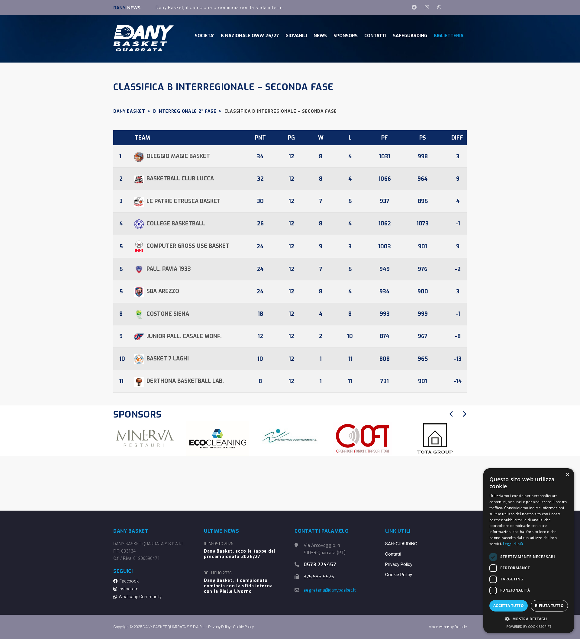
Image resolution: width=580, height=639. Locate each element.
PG (291, 137)
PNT (260, 137)
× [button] (567, 475)
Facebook (128, 581)
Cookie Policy (398, 574)
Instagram (127, 588)
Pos (123, 137)
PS (422, 137)
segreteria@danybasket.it (330, 590)
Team (142, 137)
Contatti (393, 554)
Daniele (460, 626)
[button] (528, 619)
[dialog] (528, 550)
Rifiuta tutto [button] (549, 605)
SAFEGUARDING (401, 544)
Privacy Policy (398, 564)
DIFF (457, 137)
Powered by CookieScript (528, 626)
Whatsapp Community (139, 596)
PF (384, 137)
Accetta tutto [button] (508, 605)
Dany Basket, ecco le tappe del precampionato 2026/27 (240, 554)
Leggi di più (513, 543)
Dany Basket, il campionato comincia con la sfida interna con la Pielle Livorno (243, 7)
